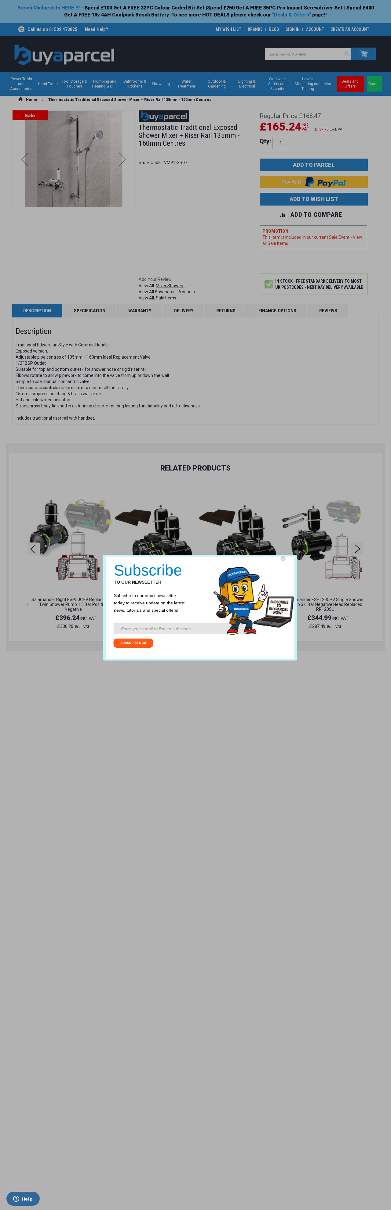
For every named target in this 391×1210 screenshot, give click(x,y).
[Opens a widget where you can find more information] (23, 1199)
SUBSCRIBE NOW (133, 643)
